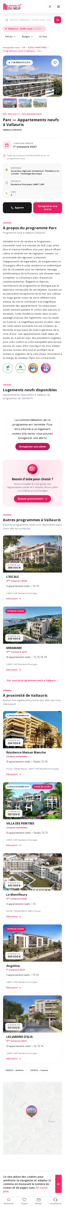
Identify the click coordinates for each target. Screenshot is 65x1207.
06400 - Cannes (39, 1070)
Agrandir (52, 1087)
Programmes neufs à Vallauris (19, 51)
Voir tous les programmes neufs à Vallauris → (32, 680)
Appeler (19, 207)
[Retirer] (43, 29)
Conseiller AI (55, 1203)
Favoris (24, 1203)
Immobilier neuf (11, 47)
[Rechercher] (57, 19)
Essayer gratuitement (30, 498)
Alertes (38, 1203)
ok (58, 1184)
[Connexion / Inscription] (50, 6)
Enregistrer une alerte (47, 208)
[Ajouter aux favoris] (55, 62)
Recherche (8, 1203)
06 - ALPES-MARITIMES (34, 47)
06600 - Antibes (14, 1070)
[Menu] (58, 6)
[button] (31, 1111)
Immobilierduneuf (12, 6)
